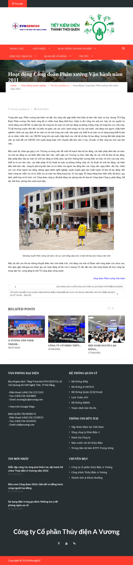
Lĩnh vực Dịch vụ (20, 56)
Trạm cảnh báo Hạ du (83, 407)
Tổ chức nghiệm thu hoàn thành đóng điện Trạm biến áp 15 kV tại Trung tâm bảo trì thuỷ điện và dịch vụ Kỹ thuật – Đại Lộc (62, 293)
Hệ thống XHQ (79, 381)
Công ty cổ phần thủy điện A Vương (91, 467)
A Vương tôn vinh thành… (21, 342)
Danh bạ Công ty (80, 437)
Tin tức (84, 56)
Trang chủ (16, 48)
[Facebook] (58, 543)
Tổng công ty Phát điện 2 (85, 432)
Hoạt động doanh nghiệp (75, 48)
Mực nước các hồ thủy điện (87, 442)
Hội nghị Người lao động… (102, 347)
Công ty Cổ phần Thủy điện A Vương (66, 531)
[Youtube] (66, 543)
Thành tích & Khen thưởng (87, 477)
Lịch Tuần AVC (79, 397)
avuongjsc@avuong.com (30, 399)
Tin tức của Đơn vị (20, 109)
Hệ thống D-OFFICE (82, 386)
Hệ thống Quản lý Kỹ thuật (86, 392)
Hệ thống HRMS (80, 402)
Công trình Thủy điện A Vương (89, 472)
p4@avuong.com (25, 424)
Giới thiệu (39, 48)
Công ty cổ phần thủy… (64, 345)
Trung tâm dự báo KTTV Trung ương (92, 448)
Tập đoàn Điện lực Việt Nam (87, 426)
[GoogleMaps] (74, 543)
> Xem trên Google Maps (21, 406)
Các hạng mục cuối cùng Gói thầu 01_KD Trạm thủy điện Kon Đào (89, 286)
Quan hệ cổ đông (55, 56)
